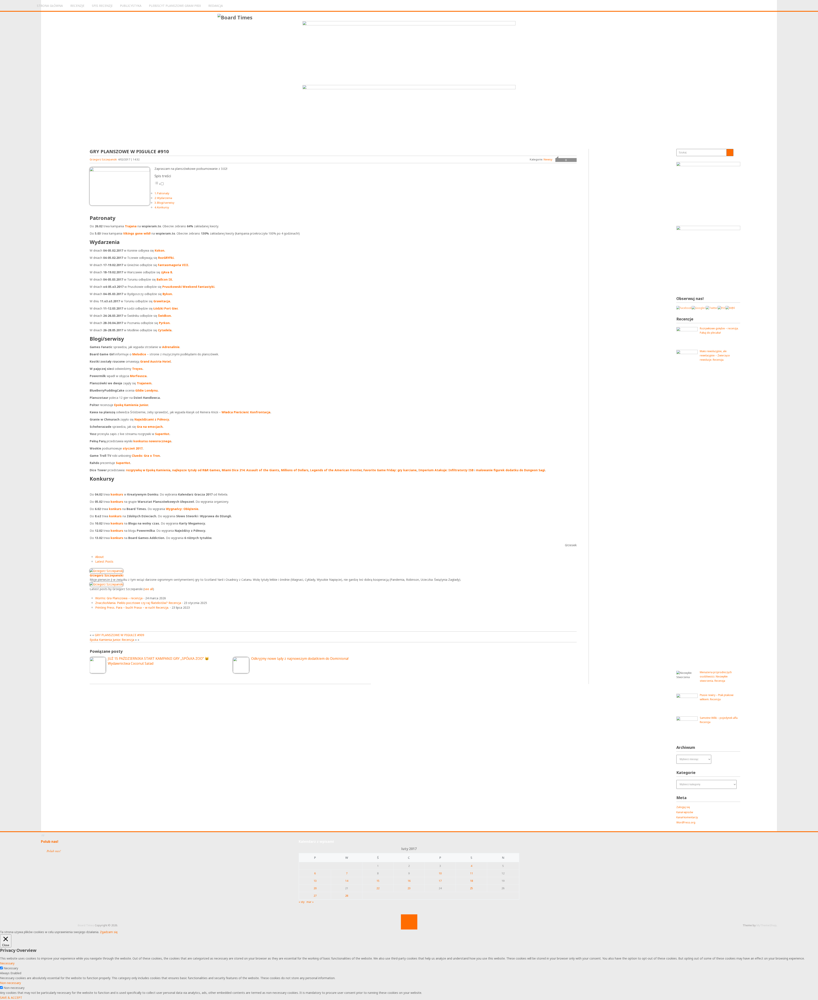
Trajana (131, 226)
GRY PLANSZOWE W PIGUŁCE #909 (119, 635)
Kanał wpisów (684, 812)
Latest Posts (104, 561)
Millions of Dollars (294, 470)
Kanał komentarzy (687, 817)
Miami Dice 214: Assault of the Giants (250, 470)
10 (440, 873)
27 (315, 896)
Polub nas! (49, 841)
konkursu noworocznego (152, 441)
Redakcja (215, 6)
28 (346, 896)
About (99, 557)
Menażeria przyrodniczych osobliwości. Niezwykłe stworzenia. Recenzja (716, 676)
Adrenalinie (171, 347)
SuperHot (162, 434)
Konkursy (163, 207)
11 (471, 873)
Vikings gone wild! (137, 233)
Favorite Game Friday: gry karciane (390, 470)
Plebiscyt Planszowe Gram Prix (175, 6)
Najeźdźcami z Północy (151, 419)
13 (315, 881)
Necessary (11, 968)
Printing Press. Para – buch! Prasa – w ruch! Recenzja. (132, 607)
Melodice (139, 354)
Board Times (86, 925)
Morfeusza (138, 376)
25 (471, 888)
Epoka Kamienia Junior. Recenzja (112, 640)
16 (409, 881)
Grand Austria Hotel (155, 361)
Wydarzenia (164, 198)
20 (315, 888)
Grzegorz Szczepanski (103, 159)
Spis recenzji (102, 6)
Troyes (137, 369)
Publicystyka (130, 6)
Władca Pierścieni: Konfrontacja (246, 412)
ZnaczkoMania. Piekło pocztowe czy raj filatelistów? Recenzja (138, 603)
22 (377, 888)
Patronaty (163, 193)
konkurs (117, 494)
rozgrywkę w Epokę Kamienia (148, 470)
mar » (310, 902)
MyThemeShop (766, 925)
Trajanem (144, 383)
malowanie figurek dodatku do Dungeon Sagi (510, 470)
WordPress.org (685, 822)
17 (440, 881)
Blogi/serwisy (165, 203)
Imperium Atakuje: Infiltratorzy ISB (446, 470)
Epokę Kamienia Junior (131, 405)
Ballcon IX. (165, 279)
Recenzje (77, 6)
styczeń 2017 (133, 448)
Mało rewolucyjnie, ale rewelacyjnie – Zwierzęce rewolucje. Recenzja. (715, 355)
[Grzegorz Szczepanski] (106, 571)
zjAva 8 (166, 272)
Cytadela (164, 330)
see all (148, 589)
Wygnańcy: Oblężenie (182, 509)
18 (471, 881)
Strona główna (50, 6)
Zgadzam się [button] (109, 932)
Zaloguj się (683, 807)
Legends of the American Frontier (336, 470)
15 (377, 881)
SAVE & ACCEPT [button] (11, 998)
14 (346, 881)
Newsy (548, 159)
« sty (302, 902)
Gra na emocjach (150, 427)
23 (409, 888)
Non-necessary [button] (10, 983)
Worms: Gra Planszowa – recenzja (119, 598)
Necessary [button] (7, 963)
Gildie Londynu (146, 390)
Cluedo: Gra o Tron (146, 456)
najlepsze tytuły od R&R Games (196, 470)
